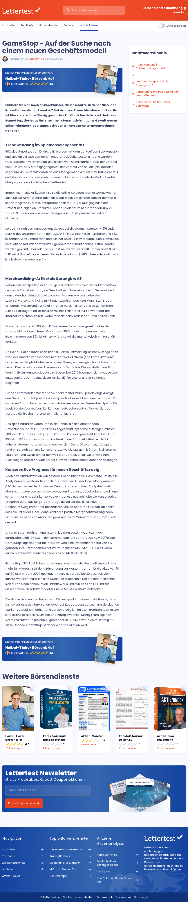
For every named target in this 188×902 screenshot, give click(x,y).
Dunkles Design (176, 26)
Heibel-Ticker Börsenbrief (29, 78)
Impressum (123, 897)
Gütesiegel (141, 897)
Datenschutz (105, 897)
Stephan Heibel (38, 58)
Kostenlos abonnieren (22, 803)
